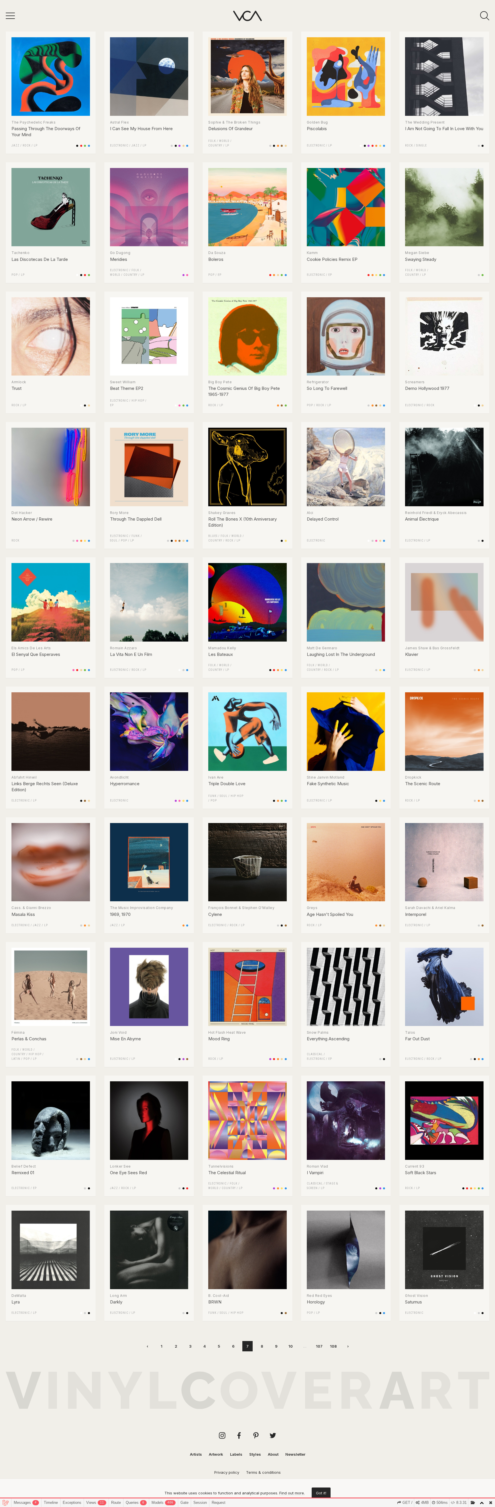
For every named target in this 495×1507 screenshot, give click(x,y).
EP (219, 274)
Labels (236, 1454)
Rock (27, 145)
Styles (255, 1454)
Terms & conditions (263, 1472)
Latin (15, 1058)
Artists (196, 1454)
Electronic (119, 145)
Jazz (15, 145)
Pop (14, 274)
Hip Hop (137, 400)
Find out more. (292, 1493)
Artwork (216, 1454)
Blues (212, 535)
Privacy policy (226, 1472)
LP (36, 145)
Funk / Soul (217, 796)
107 (319, 1346)
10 (290, 1346)
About (273, 1454)
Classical (315, 1054)
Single (421, 145)
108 (333, 1346)
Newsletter (295, 1454)
